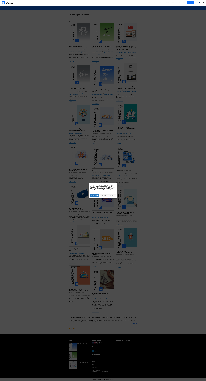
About (180, 2)
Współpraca (190, 2)
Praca (184, 2)
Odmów (104, 195)
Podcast (172, 2)
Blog (155, 2)
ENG (201, 2)
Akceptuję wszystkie (95, 195)
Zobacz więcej (92, 192)
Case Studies (166, 2)
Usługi (159, 2)
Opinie (176, 2)
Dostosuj (112, 195)
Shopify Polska (148, 2)
